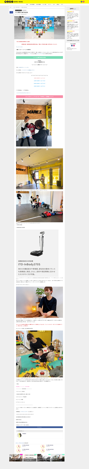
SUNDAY (24, 433)
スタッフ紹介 (44, 4)
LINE (30, 53)
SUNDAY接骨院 (38, 4)
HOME (27, 4)
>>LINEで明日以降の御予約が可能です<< (23, 92)
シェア (11, 12)
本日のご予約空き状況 (18, 10)
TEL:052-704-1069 (40, 53)
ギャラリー (49, 4)
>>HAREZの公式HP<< (24, 411)
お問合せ (58, 4)
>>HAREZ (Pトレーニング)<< (23, 67)
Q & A (54, 4)
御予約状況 (24, 10)
